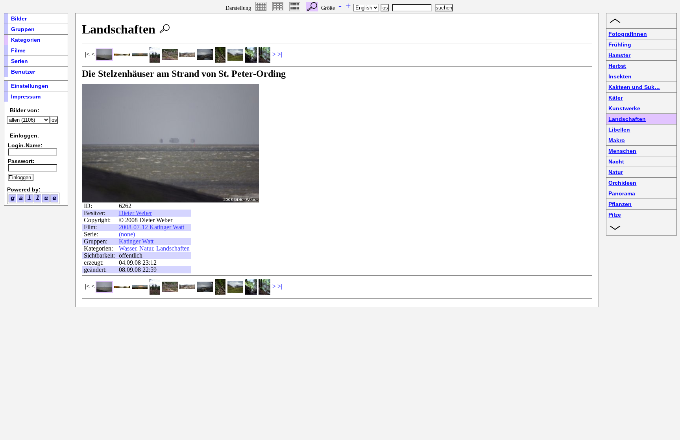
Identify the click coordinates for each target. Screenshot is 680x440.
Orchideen (622, 183)
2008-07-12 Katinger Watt (151, 227)
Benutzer (23, 72)
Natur (146, 248)
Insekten (620, 76)
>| (280, 54)
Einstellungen (29, 86)
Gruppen (23, 29)
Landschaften (173, 248)
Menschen (622, 151)
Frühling (619, 44)
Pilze (614, 215)
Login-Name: (25, 145)
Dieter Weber (135, 213)
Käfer (615, 98)
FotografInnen (627, 34)
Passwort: (21, 161)
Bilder (19, 18)
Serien (19, 61)
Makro (616, 140)
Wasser (127, 248)
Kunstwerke (624, 108)
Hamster (619, 55)
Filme (18, 50)
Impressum (26, 96)
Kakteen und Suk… (634, 87)
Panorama (621, 193)
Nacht (616, 161)
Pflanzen (620, 204)
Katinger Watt (136, 241)
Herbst (617, 66)
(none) (127, 234)
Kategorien (26, 40)
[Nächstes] (239, 143)
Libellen (619, 129)
